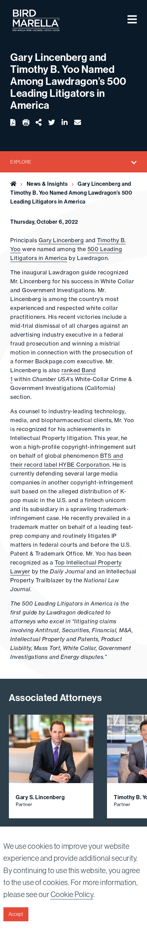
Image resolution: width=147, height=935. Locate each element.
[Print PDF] (26, 122)
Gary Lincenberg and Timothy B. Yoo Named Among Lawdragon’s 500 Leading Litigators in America (71, 192)
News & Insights (47, 183)
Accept (16, 914)
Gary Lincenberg (61, 240)
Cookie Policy (72, 894)
